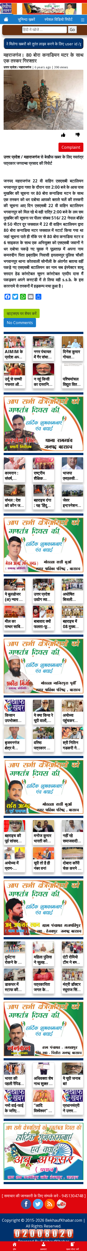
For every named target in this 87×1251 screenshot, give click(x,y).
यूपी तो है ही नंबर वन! (42, 865)
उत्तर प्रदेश (10, 67)
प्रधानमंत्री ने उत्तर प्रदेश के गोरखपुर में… (72, 1113)
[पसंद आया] (63, 135)
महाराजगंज (25, 67)
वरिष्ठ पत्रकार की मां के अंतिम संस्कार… (42, 750)
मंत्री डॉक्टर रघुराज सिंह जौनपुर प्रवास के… (71, 992)
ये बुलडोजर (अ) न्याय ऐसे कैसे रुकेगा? (14, 599)
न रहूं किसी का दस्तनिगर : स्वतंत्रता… (43, 387)
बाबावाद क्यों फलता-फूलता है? (43, 626)
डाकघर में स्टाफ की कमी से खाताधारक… (14, 992)
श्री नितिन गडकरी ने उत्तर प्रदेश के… (71, 750)
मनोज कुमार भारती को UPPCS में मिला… (42, 843)
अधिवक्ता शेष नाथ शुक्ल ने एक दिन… (43, 1083)
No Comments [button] (20, 322)
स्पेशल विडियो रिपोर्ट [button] (58, 19)
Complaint (71, 147)
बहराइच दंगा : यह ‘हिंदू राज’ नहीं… (42, 505)
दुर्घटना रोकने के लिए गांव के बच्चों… (14, 965)
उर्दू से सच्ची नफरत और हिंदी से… (13, 384)
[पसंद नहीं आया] (78, 135)
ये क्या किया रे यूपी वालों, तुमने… (43, 720)
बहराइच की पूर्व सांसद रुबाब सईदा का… (13, 843)
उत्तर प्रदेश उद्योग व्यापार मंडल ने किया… (43, 602)
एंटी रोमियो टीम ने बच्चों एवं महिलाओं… (71, 965)
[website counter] (43, 1233)
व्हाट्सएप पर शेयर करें (21, 313)
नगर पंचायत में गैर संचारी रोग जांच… (42, 357)
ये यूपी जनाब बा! (71, 1080)
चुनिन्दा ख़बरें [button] (26, 19)
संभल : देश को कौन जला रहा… (14, 505)
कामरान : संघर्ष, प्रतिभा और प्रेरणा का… (13, 481)
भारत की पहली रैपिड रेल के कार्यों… (12, 1086)
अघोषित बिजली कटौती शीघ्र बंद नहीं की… (72, 602)
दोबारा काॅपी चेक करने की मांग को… (72, 868)
